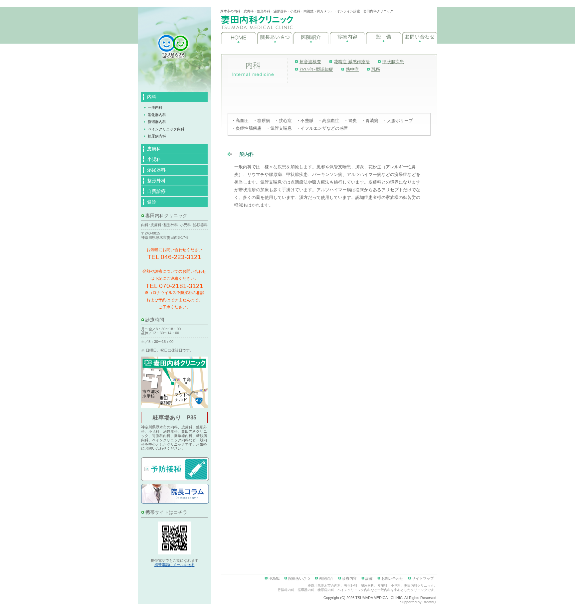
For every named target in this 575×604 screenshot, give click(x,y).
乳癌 (375, 69)
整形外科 (156, 180)
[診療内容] (347, 38)
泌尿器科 (156, 170)
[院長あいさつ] (274, 38)
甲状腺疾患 (393, 61)
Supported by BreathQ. (418, 602)
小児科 (154, 159)
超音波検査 (310, 61)
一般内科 (155, 107)
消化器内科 (157, 115)
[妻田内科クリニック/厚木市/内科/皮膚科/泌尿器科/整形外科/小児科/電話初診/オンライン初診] (257, 22)
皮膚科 (154, 148)
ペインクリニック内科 (166, 129)
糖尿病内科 (157, 136)
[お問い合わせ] (419, 38)
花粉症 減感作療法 (352, 61)
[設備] (383, 38)
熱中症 (352, 69)
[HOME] (238, 38)
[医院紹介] (310, 38)
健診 (151, 202)
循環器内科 (157, 122)
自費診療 (156, 191)
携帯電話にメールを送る (174, 565)
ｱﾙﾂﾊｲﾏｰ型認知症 (316, 69)
